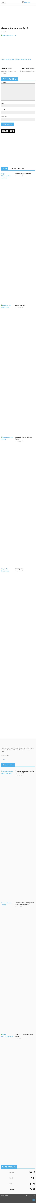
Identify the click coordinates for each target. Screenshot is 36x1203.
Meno (3, 103)
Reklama (28, 1196)
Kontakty (33, 1196)
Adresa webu (4, 116)
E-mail (3, 110)
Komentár (4, 82)
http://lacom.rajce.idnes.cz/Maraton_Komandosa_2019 (16, 59)
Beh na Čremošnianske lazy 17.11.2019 (8, 71)
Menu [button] (3, 2)
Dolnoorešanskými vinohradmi (23, 174)
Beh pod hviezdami (20, 305)
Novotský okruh (19, 569)
